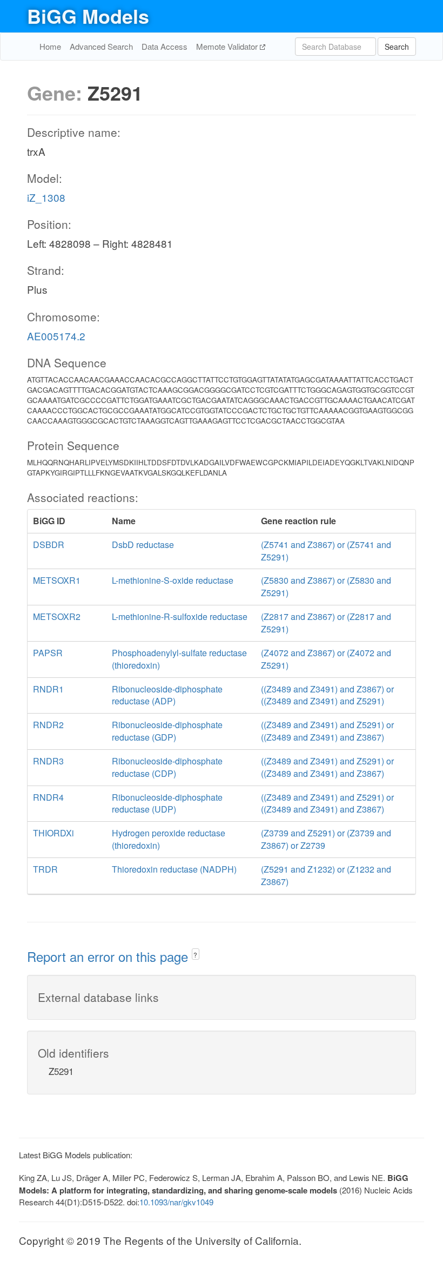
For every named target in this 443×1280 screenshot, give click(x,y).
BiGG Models (88, 16)
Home (50, 46)
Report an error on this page (109, 956)
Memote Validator (228, 46)
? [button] (195, 954)
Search (397, 46)
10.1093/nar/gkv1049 (176, 1202)
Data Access (164, 46)
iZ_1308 (46, 197)
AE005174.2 (56, 335)
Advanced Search (101, 46)
